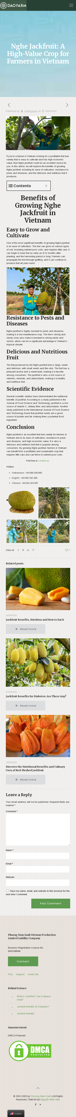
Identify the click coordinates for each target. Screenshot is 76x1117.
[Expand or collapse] (46, 186)
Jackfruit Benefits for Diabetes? (33, 1006)
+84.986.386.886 (33, 472)
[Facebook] (35, 1104)
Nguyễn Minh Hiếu (50, 1099)
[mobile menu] (71, 5)
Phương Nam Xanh (41, 1096)
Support (20, 974)
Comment (11, 811)
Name (9, 850)
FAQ (10, 974)
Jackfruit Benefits (25, 1013)
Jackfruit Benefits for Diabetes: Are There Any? (36, 696)
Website (10, 877)
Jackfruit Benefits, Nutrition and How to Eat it (35, 619)
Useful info (33, 974)
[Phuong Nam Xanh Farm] (13, 5)
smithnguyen (30, 111)
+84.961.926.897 (30, 483)
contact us (43, 460)
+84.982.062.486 (29, 478)
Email (9, 863)
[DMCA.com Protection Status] (30, 1061)
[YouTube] (40, 1104)
